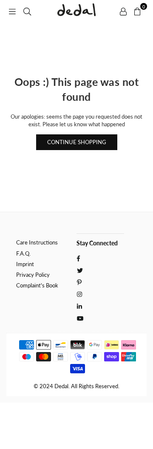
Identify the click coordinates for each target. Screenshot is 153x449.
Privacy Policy (33, 274)
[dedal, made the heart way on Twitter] (80, 269)
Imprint (25, 264)
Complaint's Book (37, 285)
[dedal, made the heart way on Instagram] (80, 294)
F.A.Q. (23, 253)
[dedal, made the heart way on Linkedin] (80, 306)
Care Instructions (37, 242)
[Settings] (123, 10)
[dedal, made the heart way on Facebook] (80, 257)
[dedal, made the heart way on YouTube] (80, 317)
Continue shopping (76, 142)
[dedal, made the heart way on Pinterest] (80, 281)
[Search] (27, 10)
